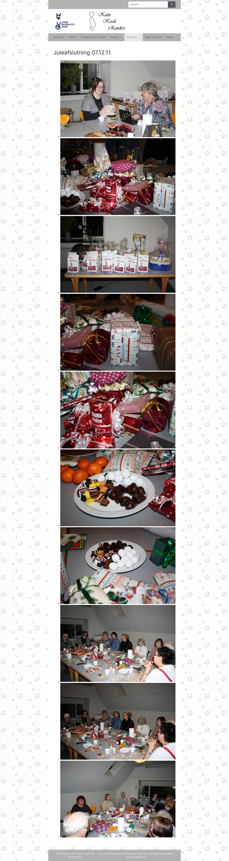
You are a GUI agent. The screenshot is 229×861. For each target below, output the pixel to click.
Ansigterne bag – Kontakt (93, 37)
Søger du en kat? (153, 37)
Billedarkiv (132, 37)
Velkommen (59, 37)
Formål (73, 37)
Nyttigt (170, 37)
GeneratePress (75, 857)
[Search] (171, 4)
